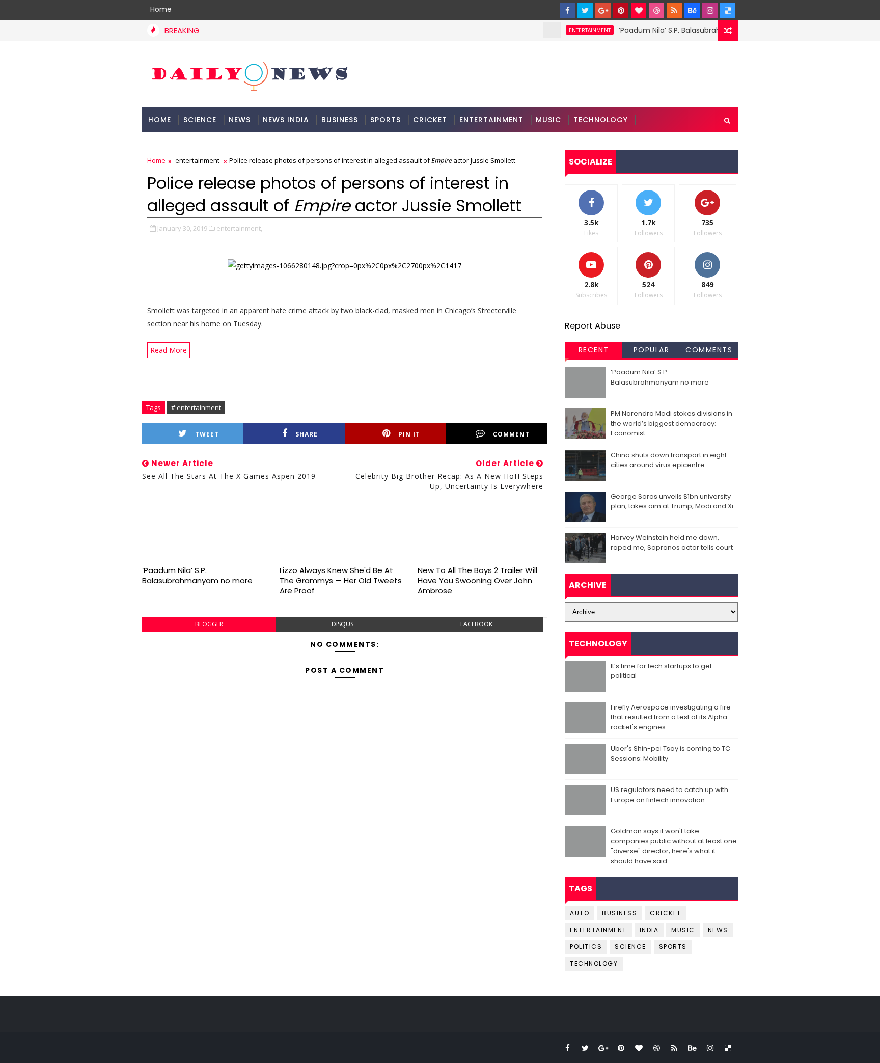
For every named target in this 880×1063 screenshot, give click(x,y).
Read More (168, 350)
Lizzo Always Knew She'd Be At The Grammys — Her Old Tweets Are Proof (341, 580)
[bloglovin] (638, 10)
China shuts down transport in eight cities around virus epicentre (669, 460)
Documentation (183, 145)
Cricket (430, 120)
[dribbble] (656, 10)
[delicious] (727, 10)
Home (161, 9)
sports (673, 946)
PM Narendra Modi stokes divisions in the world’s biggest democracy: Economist (671, 423)
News (240, 120)
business (619, 913)
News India (286, 120)
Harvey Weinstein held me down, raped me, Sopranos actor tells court (672, 543)
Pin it (409, 434)
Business (339, 120)
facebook (476, 624)
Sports (385, 120)
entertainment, (239, 228)
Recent (594, 350)
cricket (665, 913)
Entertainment (491, 120)
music (683, 929)
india (649, 929)
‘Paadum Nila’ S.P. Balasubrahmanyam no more (685, 30)
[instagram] (710, 10)
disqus (342, 624)
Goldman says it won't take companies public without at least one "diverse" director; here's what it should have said (674, 846)
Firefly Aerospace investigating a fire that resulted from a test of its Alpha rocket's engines (671, 717)
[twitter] (585, 10)
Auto (579, 913)
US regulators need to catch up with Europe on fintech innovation (669, 795)
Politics (586, 946)
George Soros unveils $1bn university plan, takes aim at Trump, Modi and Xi (672, 501)
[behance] (692, 10)
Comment (511, 434)
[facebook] (567, 10)
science (199, 120)
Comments (708, 350)
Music (548, 120)
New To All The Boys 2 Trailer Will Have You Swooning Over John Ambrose (477, 580)
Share (306, 434)
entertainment (573, 30)
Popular (652, 350)
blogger (209, 624)
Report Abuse (592, 326)
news (718, 929)
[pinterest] (620, 10)
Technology (600, 120)
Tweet (207, 434)
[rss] (674, 10)
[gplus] (603, 10)
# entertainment (196, 407)
